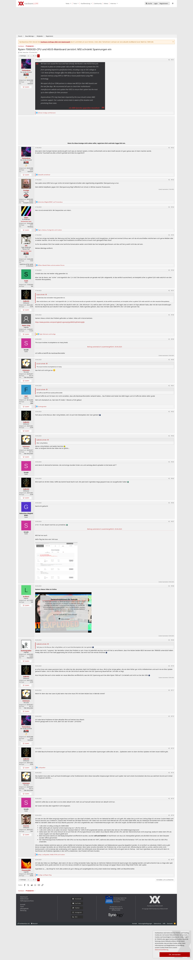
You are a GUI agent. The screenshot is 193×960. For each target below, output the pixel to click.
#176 (172, 815)
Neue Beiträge (29, 36)
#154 (172, 207)
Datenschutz (24, 899)
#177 (172, 859)
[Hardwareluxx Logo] (28, 3)
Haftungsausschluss (27, 901)
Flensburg (30, 227)
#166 (172, 503)
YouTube (78, 903)
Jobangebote (24, 908)
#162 (172, 411)
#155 (172, 235)
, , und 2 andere (50, 230)
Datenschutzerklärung (161, 950)
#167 (172, 521)
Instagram (78, 912)
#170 (172, 666)
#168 (172, 586)
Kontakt (22, 904)
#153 (172, 180)
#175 (172, 798)
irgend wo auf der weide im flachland (26, 265)
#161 (172, 385)
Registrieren (49, 36)
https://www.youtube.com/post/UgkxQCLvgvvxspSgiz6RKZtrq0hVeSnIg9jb (60, 322)
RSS (76, 917)
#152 (172, 148)
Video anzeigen (65, 619)
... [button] (31, 56)
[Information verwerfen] (173, 42)
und (44, 175)
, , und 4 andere (51, 854)
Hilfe (164, 923)
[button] (71, 3)
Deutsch (35, 923)
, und (47, 113)
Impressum (24, 897)
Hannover (30, 83)
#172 (172, 716)
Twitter (77, 908)
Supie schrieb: (40, 294)
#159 (172, 339)
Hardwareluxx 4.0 (24, 923)
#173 (172, 748)
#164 (172, 462)
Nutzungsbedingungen (145, 923)
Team (22, 906)
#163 (172, 436)
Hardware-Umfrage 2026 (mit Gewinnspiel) (55, 42)
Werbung (23, 910)
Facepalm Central (28, 203)
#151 (172, 60)
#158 (172, 315)
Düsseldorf (30, 658)
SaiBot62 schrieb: (41, 440)
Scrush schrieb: (40, 363)
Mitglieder (40, 36)
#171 (172, 690)
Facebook (78, 899)
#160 (172, 359)
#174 (172, 772)
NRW (31, 403)
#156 (172, 270)
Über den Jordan (28, 377)
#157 (172, 290)
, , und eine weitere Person (51, 265)
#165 (172, 478)
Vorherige (23, 56)
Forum (20, 36)
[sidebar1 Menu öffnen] (172, 3)
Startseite (170, 923)
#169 (172, 640)
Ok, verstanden (175, 954)
